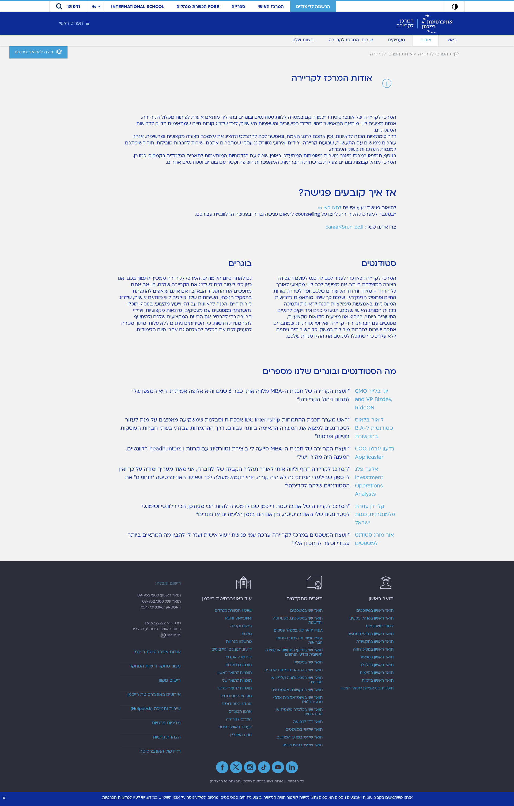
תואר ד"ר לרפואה (308, 722)
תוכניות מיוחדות (238, 665)
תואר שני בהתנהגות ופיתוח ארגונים (293, 670)
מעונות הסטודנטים (236, 696)
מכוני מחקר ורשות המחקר (155, 666)
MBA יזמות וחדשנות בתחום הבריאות (300, 640)
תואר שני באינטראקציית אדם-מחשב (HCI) (298, 700)
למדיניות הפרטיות (117, 797)
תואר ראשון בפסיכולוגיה (373, 649)
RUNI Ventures (238, 618)
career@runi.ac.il (344, 227)
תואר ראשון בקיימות (377, 673)
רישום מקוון (170, 680)
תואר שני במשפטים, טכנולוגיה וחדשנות (298, 620)
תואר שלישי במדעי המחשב (300, 737)
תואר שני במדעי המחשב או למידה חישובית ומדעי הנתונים (294, 652)
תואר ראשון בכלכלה (377, 665)
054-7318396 (152, 607)
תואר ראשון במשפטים (375, 611)
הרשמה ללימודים (313, 7)
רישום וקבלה (241, 626)
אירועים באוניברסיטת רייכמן (154, 694)
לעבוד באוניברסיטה (235, 727)
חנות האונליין (241, 735)
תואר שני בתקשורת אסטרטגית (297, 690)
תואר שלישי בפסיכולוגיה (302, 745)
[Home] (453, 54)
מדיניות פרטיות (166, 723)
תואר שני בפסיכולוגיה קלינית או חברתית (297, 680)
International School (137, 7)
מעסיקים (396, 40)
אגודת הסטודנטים (237, 704)
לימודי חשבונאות (380, 626)
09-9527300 (153, 601)
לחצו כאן (329, 208)
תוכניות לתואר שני (237, 680)
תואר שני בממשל (308, 662)
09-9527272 (155, 623)
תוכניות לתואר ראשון (234, 673)
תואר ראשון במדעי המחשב (371, 634)
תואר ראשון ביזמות (378, 680)
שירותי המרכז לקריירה (351, 40)
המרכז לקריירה (239, 719)
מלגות (246, 634)
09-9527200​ (148, 595)
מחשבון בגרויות (239, 642)
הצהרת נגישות (167, 737)
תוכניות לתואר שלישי (235, 688)
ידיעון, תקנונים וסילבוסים (231, 649)
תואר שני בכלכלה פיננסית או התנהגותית (299, 712)
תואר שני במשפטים (306, 611)
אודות (425, 40)
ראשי (452, 40)
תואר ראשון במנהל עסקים (371, 618)
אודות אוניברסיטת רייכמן (157, 652)
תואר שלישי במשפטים (304, 729)
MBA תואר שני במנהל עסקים (298, 630)
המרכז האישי (271, 7)
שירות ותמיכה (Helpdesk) (156, 709)
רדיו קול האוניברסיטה (160, 751)
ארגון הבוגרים (240, 712)
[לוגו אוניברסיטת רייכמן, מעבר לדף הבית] (437, 23)
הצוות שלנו (303, 40)
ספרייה (238, 7)
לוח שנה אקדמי (238, 657)
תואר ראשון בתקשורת (375, 642)
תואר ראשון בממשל (377, 657)
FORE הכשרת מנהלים (197, 7)
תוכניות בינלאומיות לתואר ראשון (367, 688)
